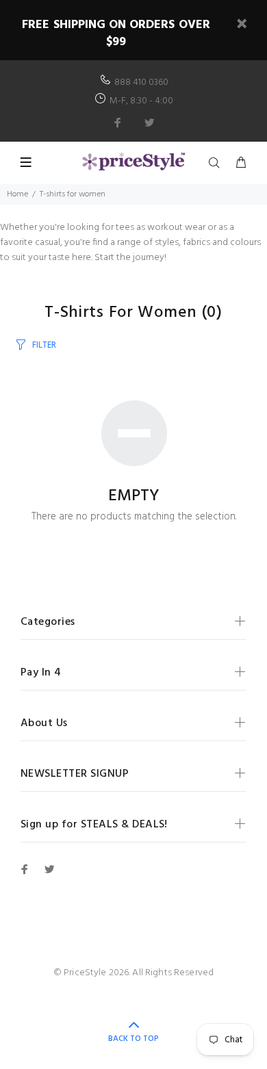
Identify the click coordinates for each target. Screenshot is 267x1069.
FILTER (44, 345)
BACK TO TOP (133, 1039)
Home (17, 194)
